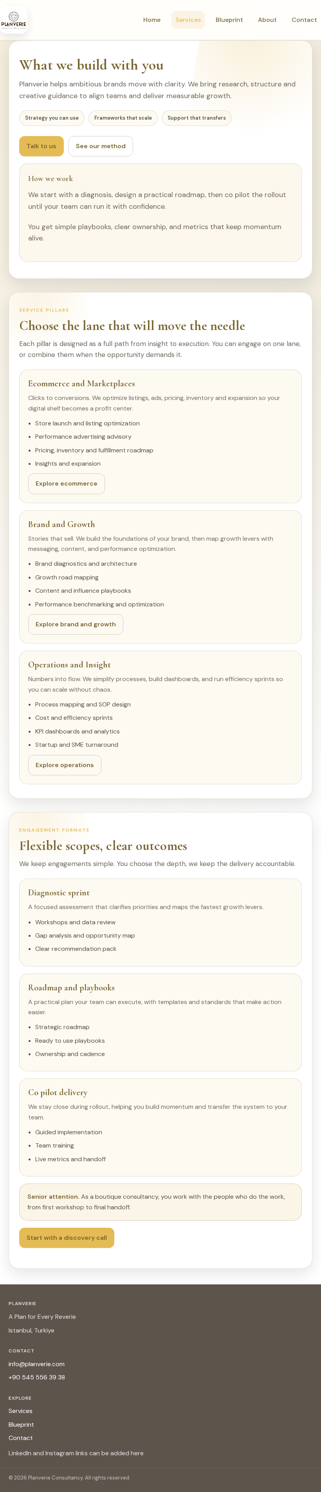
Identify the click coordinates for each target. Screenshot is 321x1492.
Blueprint (229, 20)
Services (188, 20)
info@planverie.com (37, 1364)
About (267, 20)
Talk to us (41, 146)
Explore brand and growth (76, 624)
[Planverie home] (13, 20)
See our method (101, 146)
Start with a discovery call (67, 1238)
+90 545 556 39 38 (37, 1377)
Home (151, 20)
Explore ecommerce (66, 483)
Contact (304, 20)
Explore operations (65, 765)
